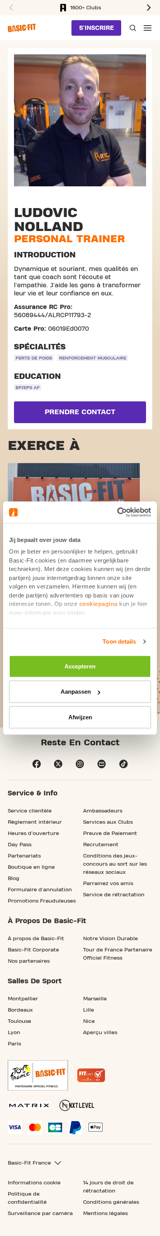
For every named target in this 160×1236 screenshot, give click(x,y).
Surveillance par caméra (40, 1213)
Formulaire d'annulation (40, 889)
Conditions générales (111, 1202)
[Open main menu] (147, 28)
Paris (14, 1044)
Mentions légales (105, 1213)
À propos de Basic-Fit (36, 938)
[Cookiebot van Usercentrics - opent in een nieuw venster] (117, 512)
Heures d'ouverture (33, 833)
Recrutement (100, 844)
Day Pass (19, 844)
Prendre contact (80, 412)
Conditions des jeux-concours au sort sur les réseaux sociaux (115, 864)
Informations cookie (34, 1183)
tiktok (123, 764)
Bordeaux (20, 1010)
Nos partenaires (29, 961)
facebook (36, 764)
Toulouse (19, 1021)
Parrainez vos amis (108, 883)
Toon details (119, 641)
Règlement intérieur (35, 822)
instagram (80, 764)
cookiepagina (98, 604)
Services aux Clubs (108, 822)
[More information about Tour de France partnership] (38, 1075)
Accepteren (80, 666)
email (102, 764)
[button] (10, 7)
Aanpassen (76, 691)
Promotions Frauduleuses (42, 901)
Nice (89, 1021)
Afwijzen (80, 716)
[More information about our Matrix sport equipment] (29, 1105)
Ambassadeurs (102, 811)
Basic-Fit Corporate (33, 950)
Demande (132, 28)
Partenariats (24, 856)
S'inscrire (96, 28)
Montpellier (23, 999)
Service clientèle (30, 811)
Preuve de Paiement (110, 833)
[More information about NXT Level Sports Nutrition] (76, 1105)
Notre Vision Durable (110, 938)
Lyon (14, 1032)
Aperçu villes (100, 1032)
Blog (13, 878)
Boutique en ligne (31, 867)
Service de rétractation (113, 894)
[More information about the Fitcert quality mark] (91, 1075)
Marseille (95, 999)
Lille (88, 1010)
